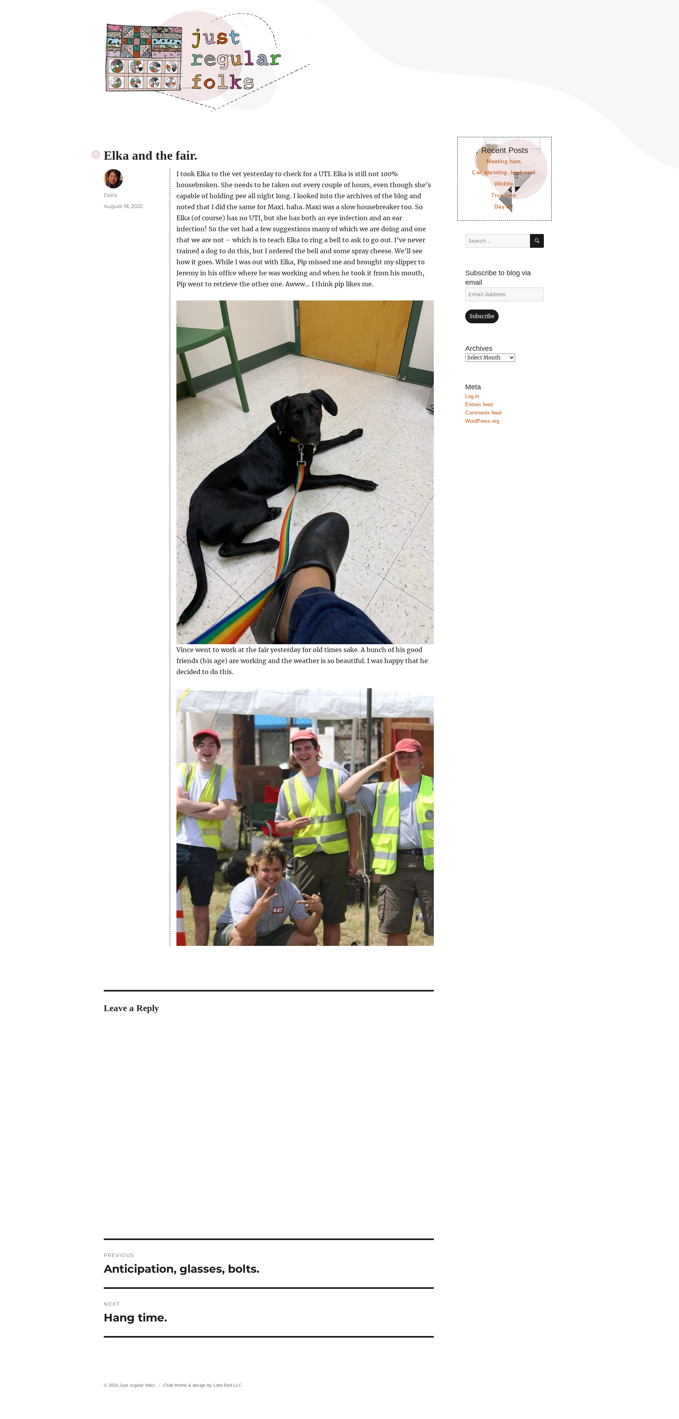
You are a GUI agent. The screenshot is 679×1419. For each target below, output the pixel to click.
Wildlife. (504, 184)
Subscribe (482, 316)
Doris (110, 195)
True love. (504, 195)
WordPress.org (482, 421)
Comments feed (483, 413)
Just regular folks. (137, 1385)
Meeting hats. (504, 161)
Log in (472, 396)
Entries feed (479, 404)
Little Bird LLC (227, 1385)
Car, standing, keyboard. (504, 172)
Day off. (504, 206)
